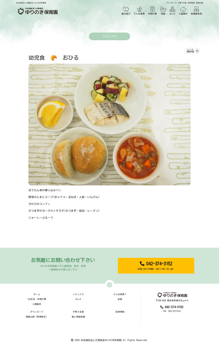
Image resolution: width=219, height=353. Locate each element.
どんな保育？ (120, 294)
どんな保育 (139, 14)
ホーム (37, 294)
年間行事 (152, 14)
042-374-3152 (156, 265)
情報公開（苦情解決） (37, 317)
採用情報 (191, 3)
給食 (163, 14)
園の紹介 (125, 14)
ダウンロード (171, 3)
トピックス (78, 294)
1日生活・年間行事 (36, 299)
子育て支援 (182, 3)
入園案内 (183, 14)
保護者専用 (196, 14)
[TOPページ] (37, 11)
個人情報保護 (78, 317)
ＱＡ (172, 14)
